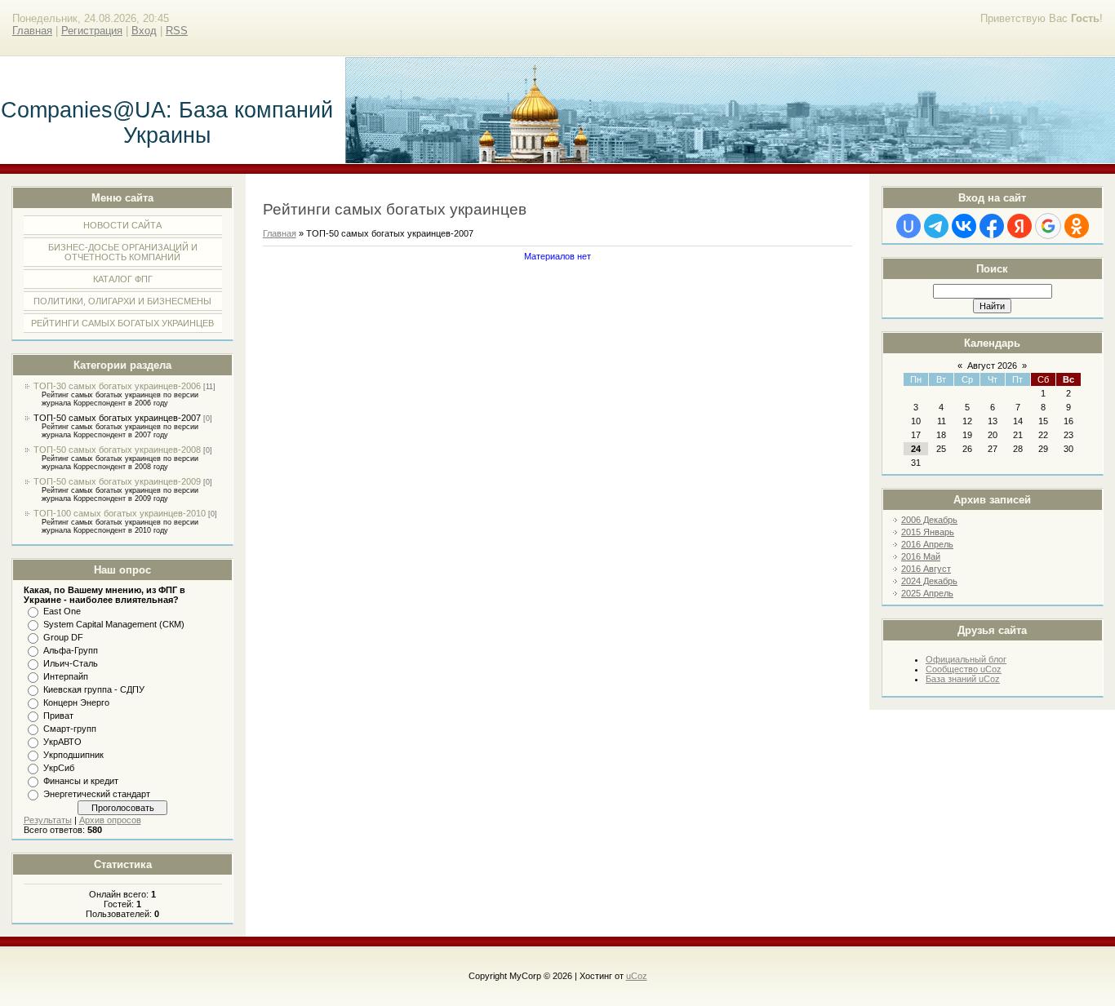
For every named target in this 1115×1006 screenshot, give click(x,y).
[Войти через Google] (1048, 226)
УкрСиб (58, 768)
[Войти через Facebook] (992, 226)
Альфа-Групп (70, 650)
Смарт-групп (69, 728)
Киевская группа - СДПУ (93, 689)
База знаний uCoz (963, 679)
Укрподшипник (73, 755)
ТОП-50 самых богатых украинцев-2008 (117, 449)
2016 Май (920, 556)
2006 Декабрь (929, 520)
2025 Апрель (927, 593)
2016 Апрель (927, 544)
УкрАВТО (62, 742)
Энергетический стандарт (96, 794)
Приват (58, 715)
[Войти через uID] (908, 226)
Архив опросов (110, 820)
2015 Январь (927, 532)
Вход (144, 30)
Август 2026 (992, 365)
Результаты (48, 820)
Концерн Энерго (76, 702)
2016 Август (926, 569)
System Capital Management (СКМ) (113, 624)
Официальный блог (966, 659)
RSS (177, 30)
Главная (32, 30)
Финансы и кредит (80, 781)
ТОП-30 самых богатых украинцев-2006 (117, 386)
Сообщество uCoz (964, 669)
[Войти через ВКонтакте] (964, 226)
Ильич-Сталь (70, 663)
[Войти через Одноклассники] (1076, 226)
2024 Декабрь (929, 581)
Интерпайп (65, 676)
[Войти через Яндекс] (1019, 226)
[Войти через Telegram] (936, 226)
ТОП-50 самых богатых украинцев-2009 (117, 481)
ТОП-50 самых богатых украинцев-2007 (117, 418)
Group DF (63, 637)
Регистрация (91, 30)
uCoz (636, 976)
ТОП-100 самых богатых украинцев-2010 (119, 513)
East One (62, 611)
